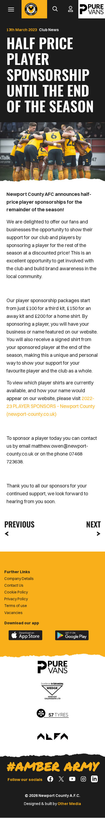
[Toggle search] (55, 9)
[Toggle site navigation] (11, 9)
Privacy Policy (16, 598)
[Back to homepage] (31, 9)
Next (93, 524)
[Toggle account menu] (70, 9)
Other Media (69, 803)
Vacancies (13, 612)
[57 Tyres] (52, 713)
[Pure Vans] (91, 9)
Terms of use (15, 605)
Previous (17, 524)
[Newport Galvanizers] (52, 690)
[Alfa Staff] (52, 736)
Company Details (19, 578)
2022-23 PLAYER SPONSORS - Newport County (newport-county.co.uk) (50, 406)
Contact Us (13, 585)
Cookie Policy (16, 592)
